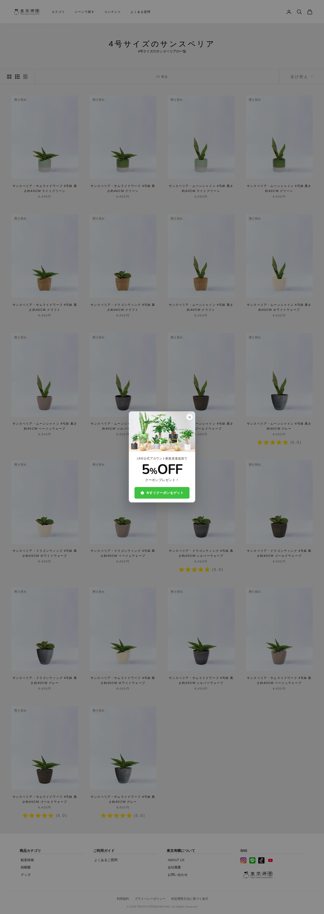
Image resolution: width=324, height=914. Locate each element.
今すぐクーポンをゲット (165, 493)
